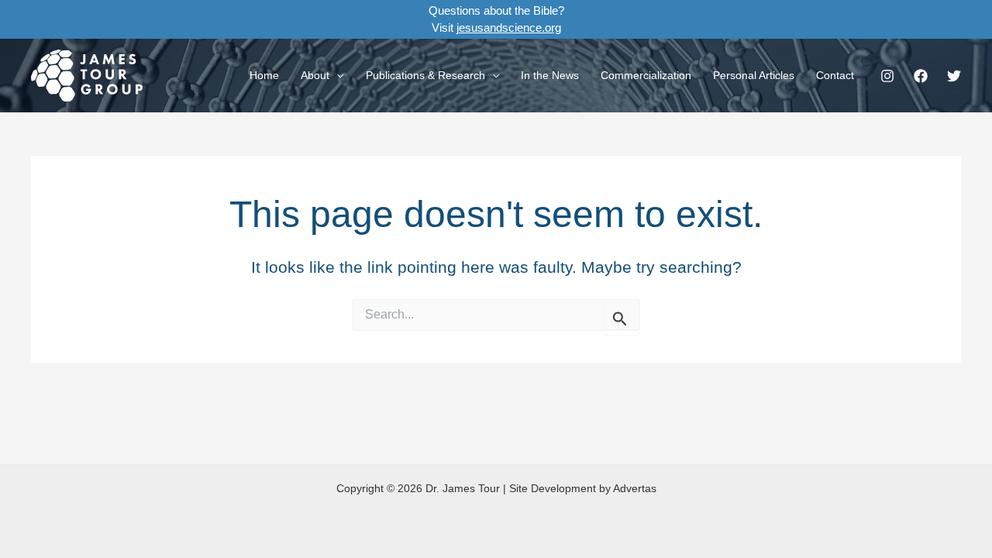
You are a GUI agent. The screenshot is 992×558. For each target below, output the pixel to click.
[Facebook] (921, 76)
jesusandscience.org (508, 27)
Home (264, 75)
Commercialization (646, 75)
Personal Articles (753, 75)
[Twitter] (954, 76)
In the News (550, 75)
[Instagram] (887, 76)
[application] (336, 75)
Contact (835, 75)
